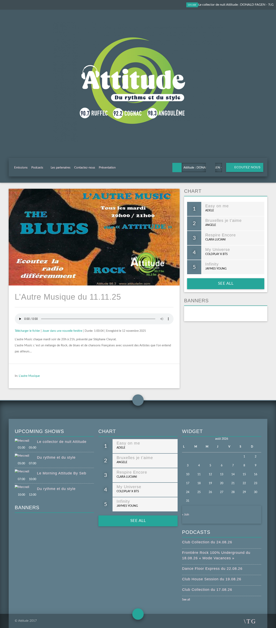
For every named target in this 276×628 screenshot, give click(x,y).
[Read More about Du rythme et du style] (26, 456)
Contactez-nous (84, 167)
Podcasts (37, 167)
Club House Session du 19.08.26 (211, 579)
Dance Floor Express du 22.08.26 (212, 569)
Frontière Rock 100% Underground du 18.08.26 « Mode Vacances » (216, 555)
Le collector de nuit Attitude (61, 442)
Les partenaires (61, 167)
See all (226, 283)
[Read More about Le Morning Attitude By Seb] (26, 471)
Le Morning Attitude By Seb (61, 473)
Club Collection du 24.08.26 (207, 542)
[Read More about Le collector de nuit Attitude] (26, 441)
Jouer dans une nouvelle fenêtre (62, 331)
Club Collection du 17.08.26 (207, 590)
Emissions (21, 167)
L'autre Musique (29, 375)
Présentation (107, 167)
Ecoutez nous (247, 167)
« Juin (185, 514)
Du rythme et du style (56, 457)
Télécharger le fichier (27, 331)
